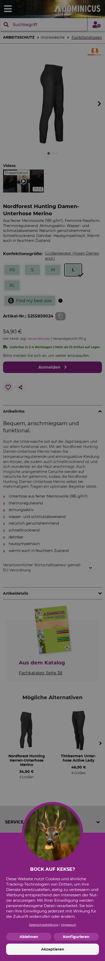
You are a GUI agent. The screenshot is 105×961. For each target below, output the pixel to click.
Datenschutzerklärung (43, 924)
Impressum (68, 924)
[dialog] (52, 480)
